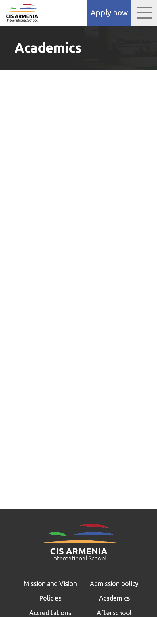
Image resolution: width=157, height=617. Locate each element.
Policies (50, 598)
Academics (114, 598)
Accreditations (50, 612)
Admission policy (114, 583)
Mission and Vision (50, 583)
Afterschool (114, 612)
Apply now (109, 12)
